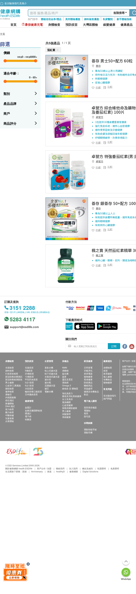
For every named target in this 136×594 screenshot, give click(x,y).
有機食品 (107, 379)
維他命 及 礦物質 (70, 388)
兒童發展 (9, 418)
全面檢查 (9, 367)
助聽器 (28, 419)
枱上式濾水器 (51, 370)
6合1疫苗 (29, 385)
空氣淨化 (88, 370)
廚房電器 (88, 373)
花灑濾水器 (50, 385)
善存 (98, 66)
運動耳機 (88, 432)
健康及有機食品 (91, 391)
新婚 (24, 471)
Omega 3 (66, 385)
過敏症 (8, 394)
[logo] (10, 19)
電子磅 (28, 416)
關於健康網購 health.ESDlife (18, 468)
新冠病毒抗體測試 (13, 376)
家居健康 (107, 373)
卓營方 (99, 117)
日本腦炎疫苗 (31, 394)
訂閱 (113, 346)
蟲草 (64, 376)
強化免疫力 (67, 393)
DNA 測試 (10, 406)
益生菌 (65, 373)
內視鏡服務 (10, 397)
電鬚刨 (87, 410)
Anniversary (37, 471)
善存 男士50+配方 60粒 (112, 60)
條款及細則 (87, 468)
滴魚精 (65, 382)
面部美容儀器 (90, 407)
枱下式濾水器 (51, 373)
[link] (67, 76)
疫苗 (105, 370)
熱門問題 (107, 398)
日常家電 (88, 367)
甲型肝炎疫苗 (31, 379)
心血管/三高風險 (13, 385)
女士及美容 (67, 399)
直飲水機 (49, 367)
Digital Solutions (90, 471)
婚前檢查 (9, 388)
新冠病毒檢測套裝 (13, 379)
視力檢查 (9, 409)
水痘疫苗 (29, 388)
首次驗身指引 (109, 395)
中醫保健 (9, 415)
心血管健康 (67, 405)
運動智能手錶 (90, 429)
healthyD (60, 471)
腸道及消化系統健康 (71, 396)
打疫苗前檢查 (11, 373)
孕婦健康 (66, 416)
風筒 (86, 413)
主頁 (2, 34)
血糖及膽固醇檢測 (33, 410)
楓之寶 (99, 255)
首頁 (13, 25)
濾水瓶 (48, 382)
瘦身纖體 (66, 402)
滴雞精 (65, 370)
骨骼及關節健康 (69, 407)
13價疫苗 (29, 376)
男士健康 (9, 382)
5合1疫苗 (29, 382)
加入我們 (73, 468)
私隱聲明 (101, 468)
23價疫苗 (29, 373)
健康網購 (73, 471)
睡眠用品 (88, 385)
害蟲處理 (88, 388)
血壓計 (28, 407)
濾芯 (47, 388)
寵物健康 (88, 376)
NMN (64, 367)
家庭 (49, 471)
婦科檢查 (9, 370)
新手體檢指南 (124, 19)
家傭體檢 (9, 403)
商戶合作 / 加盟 (44, 468)
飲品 (86, 394)
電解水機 (49, 391)
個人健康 (107, 376)
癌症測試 (9, 400)
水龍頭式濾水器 (52, 376)
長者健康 (88, 379)
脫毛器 (87, 416)
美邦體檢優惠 (72, 19)
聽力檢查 (9, 412)
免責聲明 (114, 468)
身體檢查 (107, 367)
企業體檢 (9, 421)
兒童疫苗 (29, 367)
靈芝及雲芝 (67, 379)
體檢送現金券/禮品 (51, 19)
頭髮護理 (66, 413)
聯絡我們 (60, 468)
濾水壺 (48, 379)
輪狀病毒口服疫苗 (33, 391)
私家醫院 (108, 19)
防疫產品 (88, 382)
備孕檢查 (9, 391)
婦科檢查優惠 (91, 19)
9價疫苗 (29, 370)
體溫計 (28, 413)
